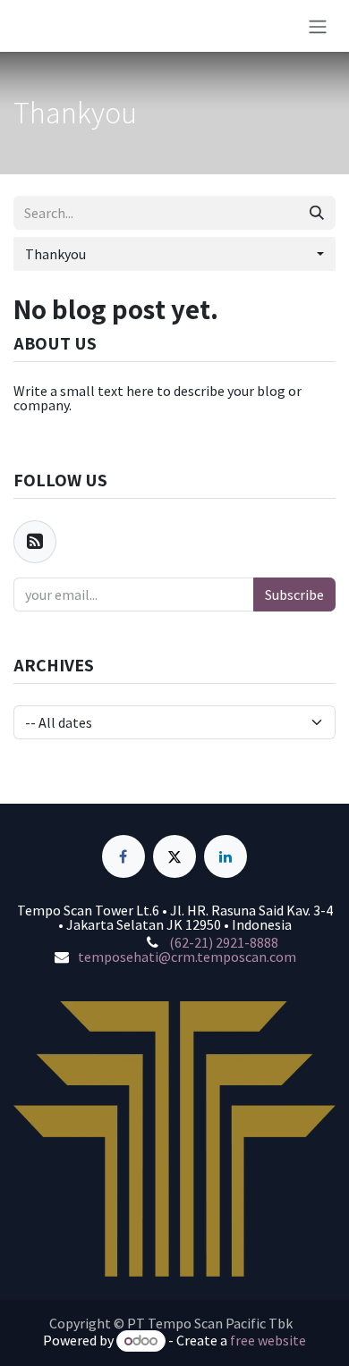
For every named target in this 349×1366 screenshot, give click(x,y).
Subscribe (294, 594)
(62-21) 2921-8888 (223, 942)
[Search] (317, 213)
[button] (174, 254)
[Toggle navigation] (318, 26)
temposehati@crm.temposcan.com (187, 956)
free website (268, 1340)
